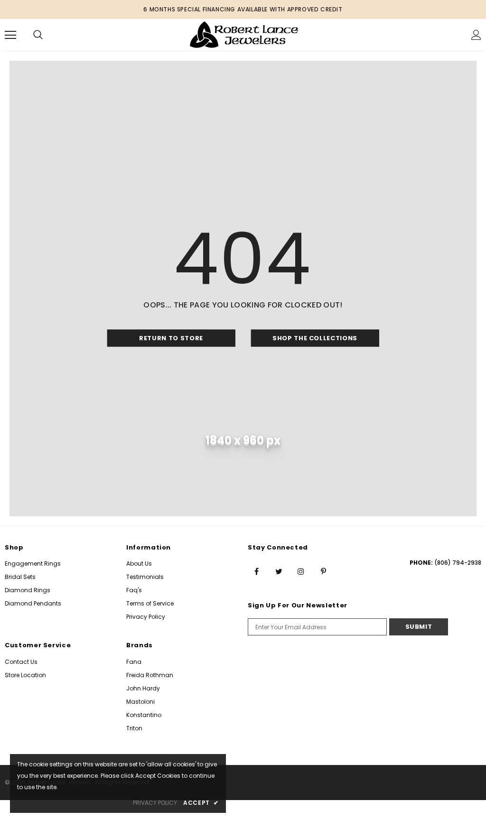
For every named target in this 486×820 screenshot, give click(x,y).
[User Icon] (476, 35)
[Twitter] (278, 570)
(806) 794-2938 (457, 563)
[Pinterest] (323, 570)
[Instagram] (300, 570)
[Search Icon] (38, 35)
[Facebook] (256, 570)
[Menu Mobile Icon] (10, 35)
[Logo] (244, 34)
